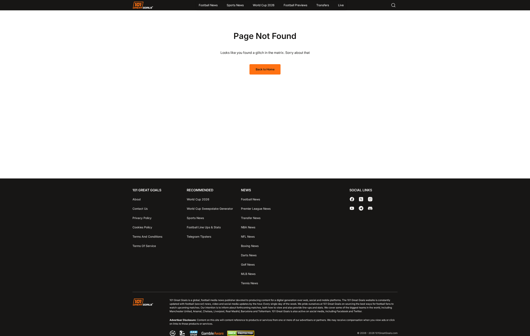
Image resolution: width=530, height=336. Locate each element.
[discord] (370, 208)
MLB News (248, 274)
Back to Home (265, 69)
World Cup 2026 (264, 5)
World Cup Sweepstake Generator (210, 208)
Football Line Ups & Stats (204, 227)
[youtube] (351, 208)
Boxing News (250, 246)
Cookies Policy (142, 227)
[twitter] (361, 199)
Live (341, 5)
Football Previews (295, 5)
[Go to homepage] (142, 5)
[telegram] (361, 208)
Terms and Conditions (147, 236)
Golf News (248, 264)
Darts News (249, 255)
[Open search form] (393, 5)
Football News (208, 5)
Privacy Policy (142, 218)
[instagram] (370, 199)
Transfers (322, 5)
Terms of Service (144, 246)
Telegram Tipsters (199, 236)
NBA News (248, 227)
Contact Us (140, 208)
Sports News (235, 5)
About (136, 199)
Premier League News (256, 208)
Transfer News (250, 218)
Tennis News (249, 283)
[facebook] (351, 199)
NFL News (248, 236)
